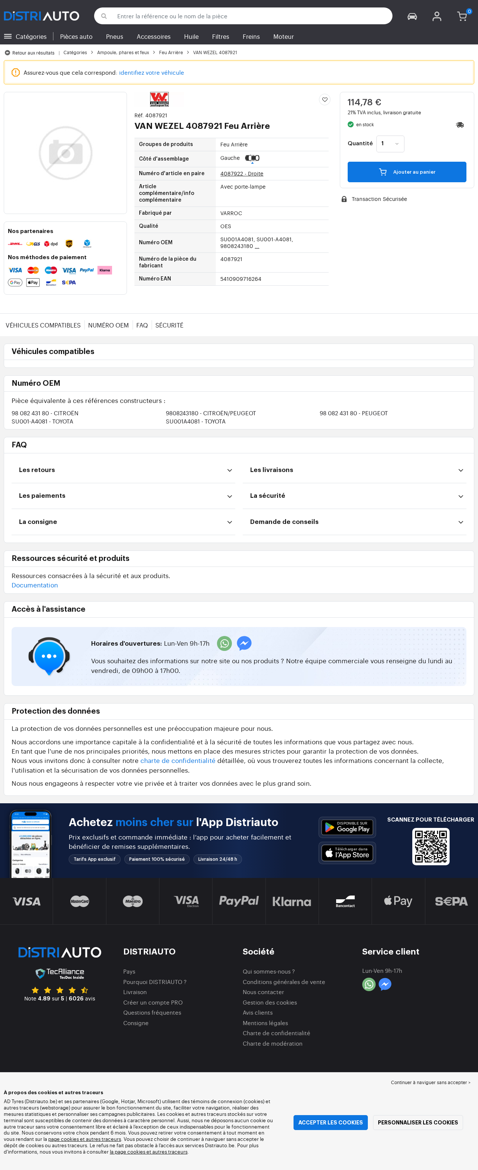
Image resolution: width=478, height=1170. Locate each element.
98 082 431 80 (45, 413)
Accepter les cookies (330, 1122)
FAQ (142, 325)
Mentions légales (265, 1023)
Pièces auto (76, 36)
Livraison (135, 992)
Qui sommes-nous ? (269, 971)
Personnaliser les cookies (418, 1122)
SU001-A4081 (42, 421)
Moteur (283, 36)
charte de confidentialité (177, 760)
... (257, 245)
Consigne (136, 1023)
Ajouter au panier (413, 172)
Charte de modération (272, 1043)
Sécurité (169, 325)
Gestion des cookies (270, 1002)
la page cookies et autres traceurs (148, 1151)
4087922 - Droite (241, 173)
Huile (191, 36)
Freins (251, 36)
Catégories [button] (31, 36)
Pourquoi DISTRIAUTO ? (155, 982)
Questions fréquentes (152, 1012)
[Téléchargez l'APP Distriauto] (347, 827)
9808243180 (211, 413)
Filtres (220, 36)
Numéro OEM (108, 325)
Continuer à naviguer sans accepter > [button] (431, 1082)
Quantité (360, 143)
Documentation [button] (35, 584)
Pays (129, 971)
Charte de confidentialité (276, 1033)
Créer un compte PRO (153, 1002)
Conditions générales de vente (284, 982)
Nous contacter (263, 992)
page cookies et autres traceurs (84, 1139)
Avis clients (258, 1012)
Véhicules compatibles (43, 325)
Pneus (114, 36)
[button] (412, 16)
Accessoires (154, 36)
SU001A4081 (196, 421)
